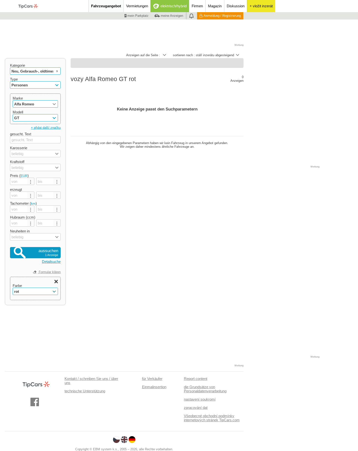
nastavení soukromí (200, 399)
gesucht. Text (20, 134)
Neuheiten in (20, 231)
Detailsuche (51, 261)
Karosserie (18, 148)
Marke (18, 98)
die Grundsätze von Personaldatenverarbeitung (205, 389)
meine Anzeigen (171, 16)
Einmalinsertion (154, 387)
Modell (18, 112)
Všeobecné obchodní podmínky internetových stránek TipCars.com (212, 418)
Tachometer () (23, 203)
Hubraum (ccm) (22, 217)
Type (14, 79)
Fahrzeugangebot (106, 6)
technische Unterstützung (85, 391)
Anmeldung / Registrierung (222, 16)
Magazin (215, 6)
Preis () (19, 176)
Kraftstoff (17, 162)
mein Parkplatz (137, 16)
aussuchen (48, 253)
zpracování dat (195, 407)
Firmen (197, 6)
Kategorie (17, 65)
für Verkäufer (152, 379)
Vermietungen (137, 6)
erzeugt (16, 189)
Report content (195, 379)
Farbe (17, 286)
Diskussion (236, 6)
